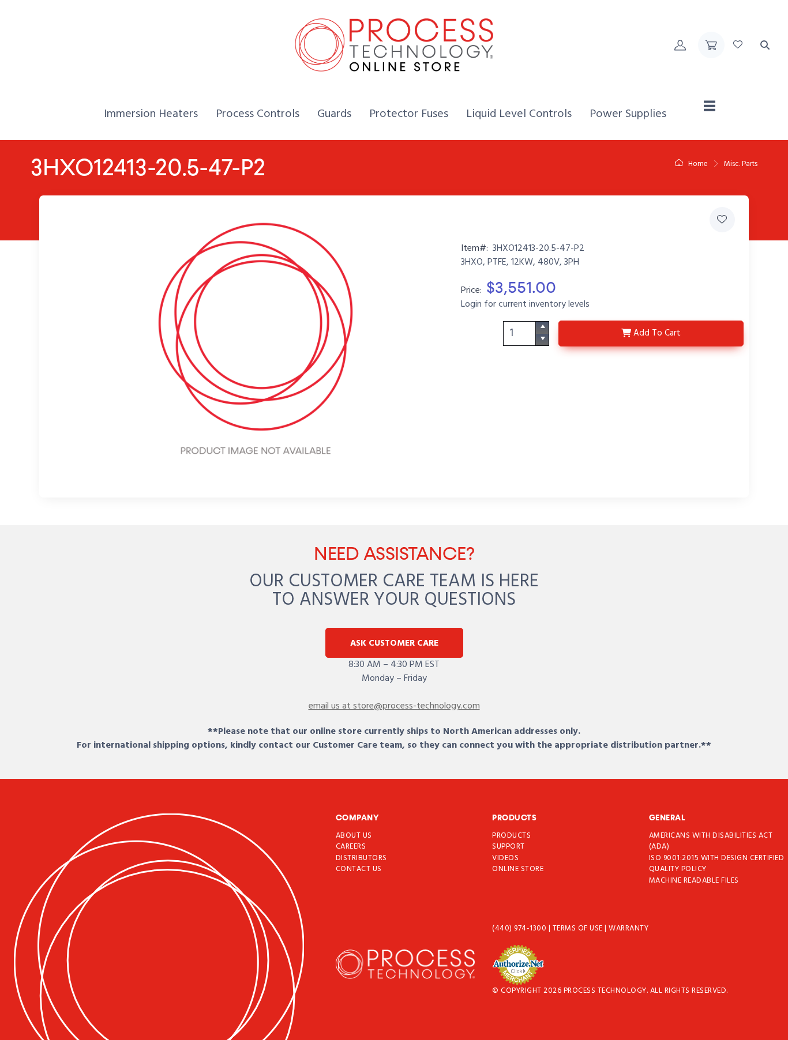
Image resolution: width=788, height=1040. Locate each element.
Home (697, 164)
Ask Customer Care (394, 643)
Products (511, 836)
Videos (505, 858)
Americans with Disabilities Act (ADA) (711, 841)
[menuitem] (151, 114)
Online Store (517, 869)
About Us (354, 836)
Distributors (361, 858)
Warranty (628, 928)
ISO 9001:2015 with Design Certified (717, 858)
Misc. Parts (740, 164)
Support (508, 847)
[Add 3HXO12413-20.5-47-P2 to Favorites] (722, 219)
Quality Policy (678, 869)
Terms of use (579, 928)
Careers (351, 847)
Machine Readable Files (694, 881)
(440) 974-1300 (520, 928)
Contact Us (359, 869)
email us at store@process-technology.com (394, 706)
